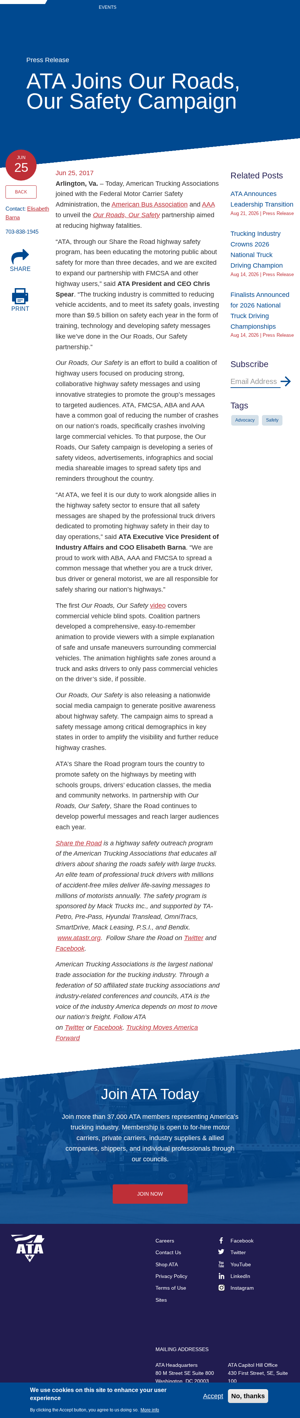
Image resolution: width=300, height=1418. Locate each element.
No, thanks (248, 1396)
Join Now (150, 1194)
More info (149, 1410)
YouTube (240, 1264)
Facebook (70, 948)
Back (21, 192)
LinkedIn (240, 1276)
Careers (164, 1241)
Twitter (193, 938)
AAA (208, 204)
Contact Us (168, 1252)
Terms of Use (170, 1288)
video (158, 605)
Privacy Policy (171, 1276)
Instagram (242, 1288)
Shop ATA (166, 1264)
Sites (161, 1300)
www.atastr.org (79, 938)
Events (107, 7)
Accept (213, 1396)
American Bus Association (150, 204)
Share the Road (79, 843)
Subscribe (286, 381)
